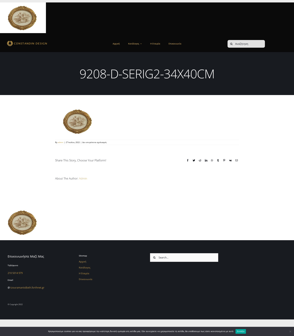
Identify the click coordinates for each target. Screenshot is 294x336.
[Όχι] (290, 331)
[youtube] (288, 303)
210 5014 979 (15, 273)
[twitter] (282, 303)
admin (60, 142)
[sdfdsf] (34, 41)
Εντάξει (241, 331)
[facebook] (276, 303)
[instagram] (270, 303)
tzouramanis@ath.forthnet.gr (27, 287)
